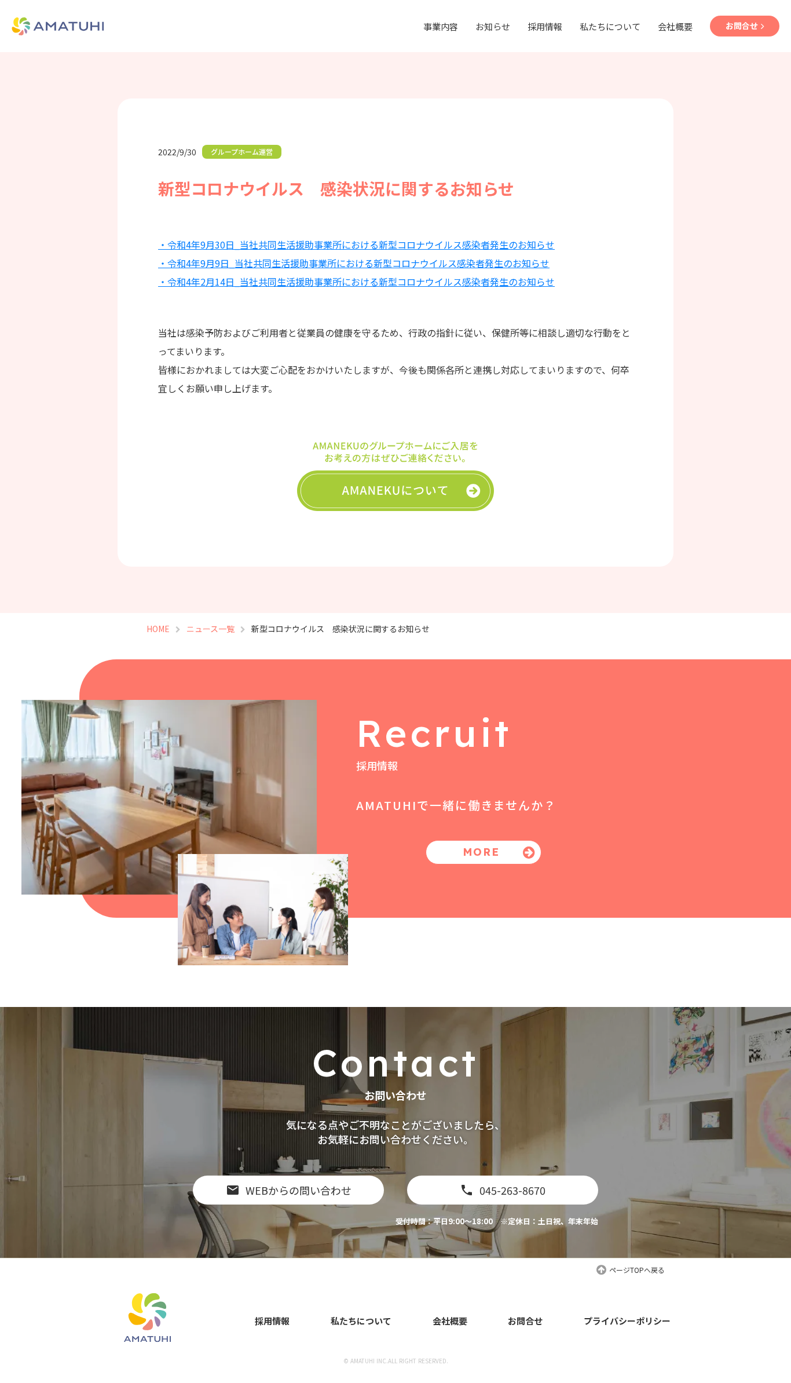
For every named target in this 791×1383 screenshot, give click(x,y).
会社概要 (675, 26)
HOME (158, 629)
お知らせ (492, 26)
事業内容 (440, 26)
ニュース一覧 (210, 629)
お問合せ (525, 1321)
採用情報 (545, 26)
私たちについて (610, 26)
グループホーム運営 (242, 151)
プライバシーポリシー (627, 1321)
